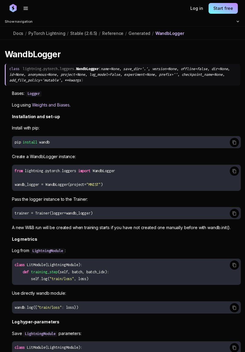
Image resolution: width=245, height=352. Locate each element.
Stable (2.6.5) (83, 33)
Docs (18, 33)
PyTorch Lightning (46, 33)
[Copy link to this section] (67, 54)
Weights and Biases (51, 104)
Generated (139, 33)
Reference (112, 33)
